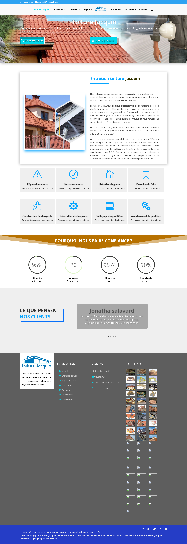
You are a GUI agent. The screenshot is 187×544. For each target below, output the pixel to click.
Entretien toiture (69, 375)
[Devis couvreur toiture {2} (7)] (141, 484)
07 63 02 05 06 (34, 40)
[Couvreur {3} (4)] (141, 416)
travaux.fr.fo (100, 376)
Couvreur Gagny (28, 535)
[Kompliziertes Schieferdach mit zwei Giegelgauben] (130, 513)
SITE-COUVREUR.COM (60, 532)
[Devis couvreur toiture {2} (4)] (141, 476)
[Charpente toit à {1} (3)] (153, 372)
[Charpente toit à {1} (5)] (141, 379)
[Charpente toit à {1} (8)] (141, 386)
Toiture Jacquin (41, 10)
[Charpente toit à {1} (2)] (141, 372)
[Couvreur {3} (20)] (141, 452)
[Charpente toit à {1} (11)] (141, 394)
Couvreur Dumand (134, 535)
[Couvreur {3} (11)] (153, 430)
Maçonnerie (130, 10)
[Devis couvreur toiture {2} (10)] (141, 491)
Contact (143, 10)
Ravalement (115, 10)
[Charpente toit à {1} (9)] (153, 387)
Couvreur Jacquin (47, 535)
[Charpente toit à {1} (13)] (130, 401)
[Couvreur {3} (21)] (153, 452)
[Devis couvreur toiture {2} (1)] (130, 469)
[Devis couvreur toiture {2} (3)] (130, 476)
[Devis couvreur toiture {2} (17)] (153, 506)
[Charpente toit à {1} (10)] (130, 393)
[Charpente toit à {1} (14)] (141, 401)
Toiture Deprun (66, 535)
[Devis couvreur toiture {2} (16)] (141, 506)
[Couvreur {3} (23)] (141, 459)
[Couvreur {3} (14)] (153, 438)
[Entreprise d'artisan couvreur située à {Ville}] (153, 460)
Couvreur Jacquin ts (154, 535)
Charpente (74, 10)
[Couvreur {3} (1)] (130, 408)
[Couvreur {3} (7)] (141, 423)
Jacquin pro (39, 538)
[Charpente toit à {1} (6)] (153, 379)
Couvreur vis (26, 538)
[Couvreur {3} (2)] (153, 408)
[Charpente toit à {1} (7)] (130, 387)
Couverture (57, 10)
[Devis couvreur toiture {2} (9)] (130, 491)
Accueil (65, 371)
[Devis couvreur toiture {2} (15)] (130, 506)
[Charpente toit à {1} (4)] (130, 379)
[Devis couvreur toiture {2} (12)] (130, 498)
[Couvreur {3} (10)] (141, 430)
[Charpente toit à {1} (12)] (153, 394)
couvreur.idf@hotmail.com (107, 382)
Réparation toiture (70, 380)
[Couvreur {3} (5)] (153, 416)
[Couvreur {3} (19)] (130, 452)
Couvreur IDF (82, 535)
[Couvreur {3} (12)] (130, 438)
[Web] (153, 423)
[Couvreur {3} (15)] (130, 445)
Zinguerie (87, 10)
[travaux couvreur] (141, 445)
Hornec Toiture (115, 535)
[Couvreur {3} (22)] (130, 459)
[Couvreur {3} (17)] (153, 445)
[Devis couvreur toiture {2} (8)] (153, 484)
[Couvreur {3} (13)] (141, 438)
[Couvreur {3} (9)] (130, 430)
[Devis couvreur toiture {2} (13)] (141, 498)
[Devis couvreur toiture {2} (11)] (153, 491)
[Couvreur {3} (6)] (130, 423)
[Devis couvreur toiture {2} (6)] (130, 484)
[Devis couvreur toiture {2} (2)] (153, 469)
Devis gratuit (104, 40)
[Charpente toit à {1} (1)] (130, 372)
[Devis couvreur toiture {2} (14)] (153, 498)
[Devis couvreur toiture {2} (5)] (153, 476)
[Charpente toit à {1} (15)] (153, 401)
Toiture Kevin (98, 535)
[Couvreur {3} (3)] (130, 416)
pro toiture (51, 538)
